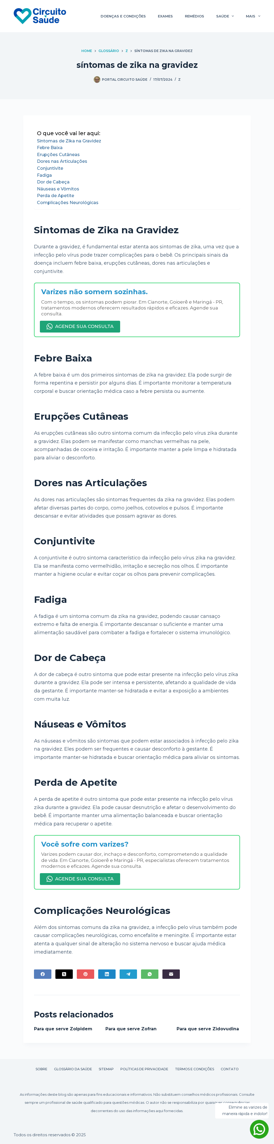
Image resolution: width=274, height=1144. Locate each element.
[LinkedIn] (107, 974)
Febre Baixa (50, 147)
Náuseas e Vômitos (58, 188)
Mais (250, 16)
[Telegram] (128, 974)
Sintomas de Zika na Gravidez (69, 140)
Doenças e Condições (123, 16)
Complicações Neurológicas (67, 202)
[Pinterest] (85, 974)
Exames (165, 16)
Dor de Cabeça (53, 181)
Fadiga (44, 175)
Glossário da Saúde (73, 1069)
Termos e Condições (194, 1069)
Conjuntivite (50, 168)
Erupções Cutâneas (58, 154)
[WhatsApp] (149, 974)
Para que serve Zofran (131, 1028)
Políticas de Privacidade (144, 1069)
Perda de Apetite (55, 195)
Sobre (41, 1069)
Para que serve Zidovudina (208, 1028)
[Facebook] (42, 974)
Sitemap (106, 1069)
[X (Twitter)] (64, 974)
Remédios (194, 16)
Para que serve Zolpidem (63, 1028)
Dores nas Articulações (62, 161)
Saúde (222, 16)
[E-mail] (171, 974)
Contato (230, 1069)
